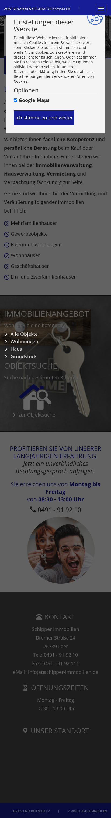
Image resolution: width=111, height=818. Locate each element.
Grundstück (24, 357)
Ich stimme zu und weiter (44, 117)
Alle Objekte (24, 334)
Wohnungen (24, 342)
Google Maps (34, 100)
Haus (16, 349)
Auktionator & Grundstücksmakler (37, 8)
